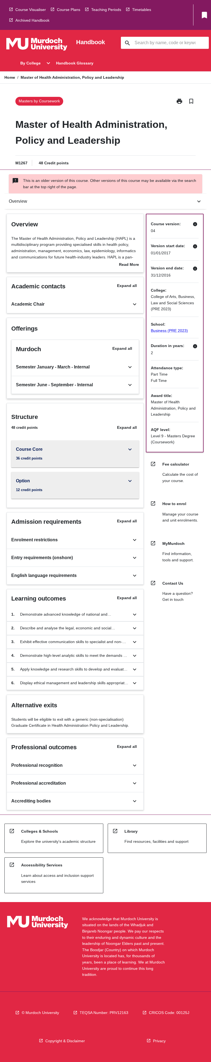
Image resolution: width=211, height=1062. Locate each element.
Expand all (127, 285)
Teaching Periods (106, 9)
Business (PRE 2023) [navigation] (169, 330)
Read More (129, 265)
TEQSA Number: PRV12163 (104, 1012)
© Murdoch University (40, 1012)
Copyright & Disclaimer (65, 1041)
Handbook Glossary (74, 63)
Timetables (141, 9)
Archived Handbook (32, 20)
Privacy (159, 1041)
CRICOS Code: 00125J (169, 1012)
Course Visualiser (30, 9)
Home (9, 77)
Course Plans (68, 9)
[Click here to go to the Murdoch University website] (36, 45)
